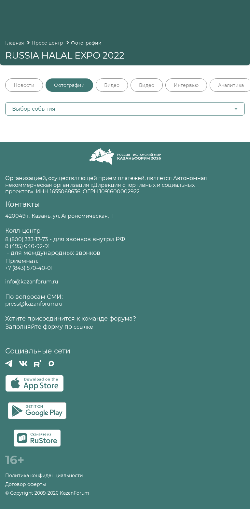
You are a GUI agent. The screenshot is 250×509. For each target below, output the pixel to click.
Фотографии (69, 85)
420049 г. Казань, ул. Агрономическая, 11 (59, 216)
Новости (24, 85)
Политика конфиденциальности (44, 475)
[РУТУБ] (37, 363)
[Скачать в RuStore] (37, 438)
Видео (111, 85)
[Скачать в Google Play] (37, 410)
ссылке (83, 327)
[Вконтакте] (23, 363)
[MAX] (51, 363)
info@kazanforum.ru (31, 281)
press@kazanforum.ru (33, 304)
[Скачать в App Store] (34, 383)
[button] (125, 109)
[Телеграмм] (8, 363)
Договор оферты (25, 484)
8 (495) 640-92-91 (27, 246)
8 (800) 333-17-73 (26, 239)
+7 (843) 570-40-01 (29, 268)
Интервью (186, 85)
